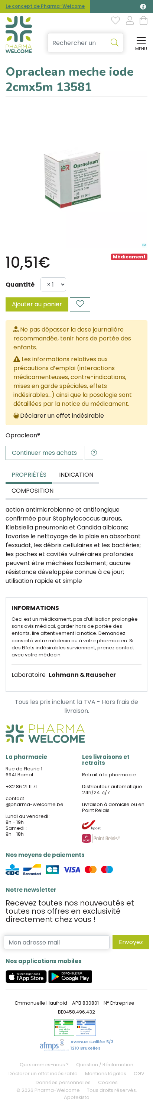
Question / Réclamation (104, 1064)
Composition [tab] (32, 490)
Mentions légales (105, 1073)
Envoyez (131, 942)
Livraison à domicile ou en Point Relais (113, 807)
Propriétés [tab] (29, 474)
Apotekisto (76, 1097)
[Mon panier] (143, 21)
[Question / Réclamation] (94, 453)
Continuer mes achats (44, 452)
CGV (139, 1073)
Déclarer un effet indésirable (62, 415)
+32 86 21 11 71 (21, 786)
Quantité (20, 284)
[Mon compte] (130, 21)
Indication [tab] (76, 474)
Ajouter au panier (37, 304)
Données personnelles (63, 1082)
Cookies (108, 1082)
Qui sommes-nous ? (44, 1064)
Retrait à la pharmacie (109, 774)
